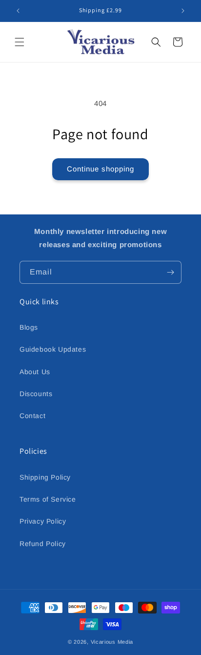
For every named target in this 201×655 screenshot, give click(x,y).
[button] (19, 42)
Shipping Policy (45, 477)
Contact (32, 416)
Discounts (36, 394)
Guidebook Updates (53, 349)
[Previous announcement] (18, 10)
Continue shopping (100, 169)
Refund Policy (43, 544)
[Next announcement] (183, 10)
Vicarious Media (112, 642)
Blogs (29, 327)
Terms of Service (48, 499)
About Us (35, 372)
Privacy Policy (43, 521)
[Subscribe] (170, 272)
